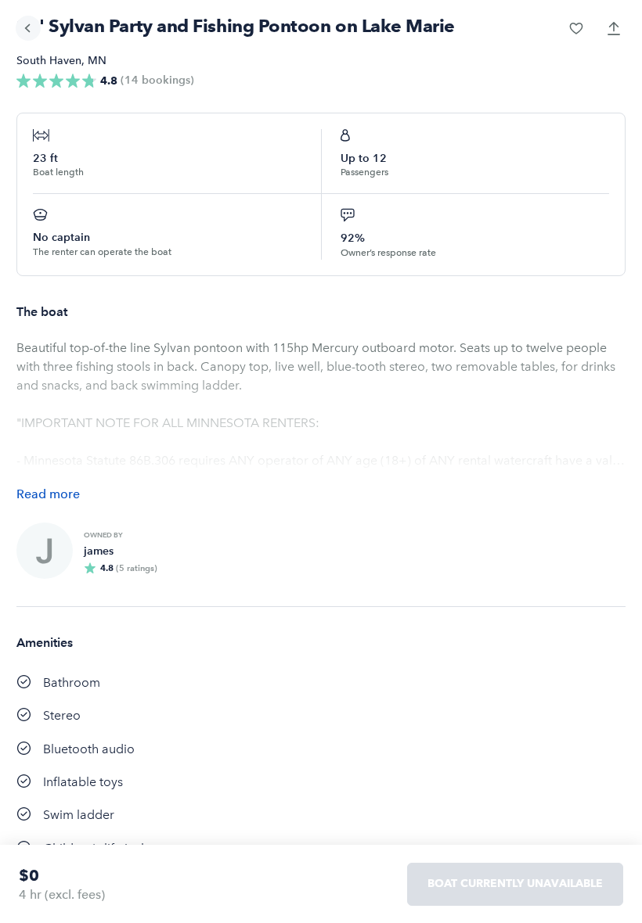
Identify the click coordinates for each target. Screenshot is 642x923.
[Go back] (28, 28)
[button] (576, 28)
